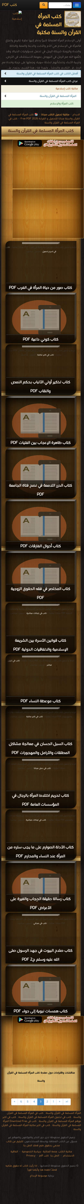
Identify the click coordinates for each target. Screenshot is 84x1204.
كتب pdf (44, 1155)
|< (67, 1101)
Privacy (30, 1155)
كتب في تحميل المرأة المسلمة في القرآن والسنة (44, 1117)
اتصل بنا (54, 1155)
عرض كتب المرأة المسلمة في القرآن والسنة (53, 81)
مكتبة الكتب (65, 1151)
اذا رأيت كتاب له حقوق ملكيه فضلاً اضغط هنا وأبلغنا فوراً (31, 1167)
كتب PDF (9, 5)
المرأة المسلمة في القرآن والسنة (58, 96)
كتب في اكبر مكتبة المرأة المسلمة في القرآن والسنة (41, 1127)
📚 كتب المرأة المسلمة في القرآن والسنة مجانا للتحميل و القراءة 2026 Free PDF (44, 116)
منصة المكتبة (50, 1151)
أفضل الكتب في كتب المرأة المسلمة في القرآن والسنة (47, 73)
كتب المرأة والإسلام (61, 103)
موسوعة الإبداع (38, 1175)
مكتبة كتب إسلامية (67, 88)
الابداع (76, 114)
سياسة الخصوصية (31, 1151)
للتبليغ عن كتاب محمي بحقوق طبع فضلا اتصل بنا (33, 1143)
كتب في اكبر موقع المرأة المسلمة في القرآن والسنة (41, 1119)
